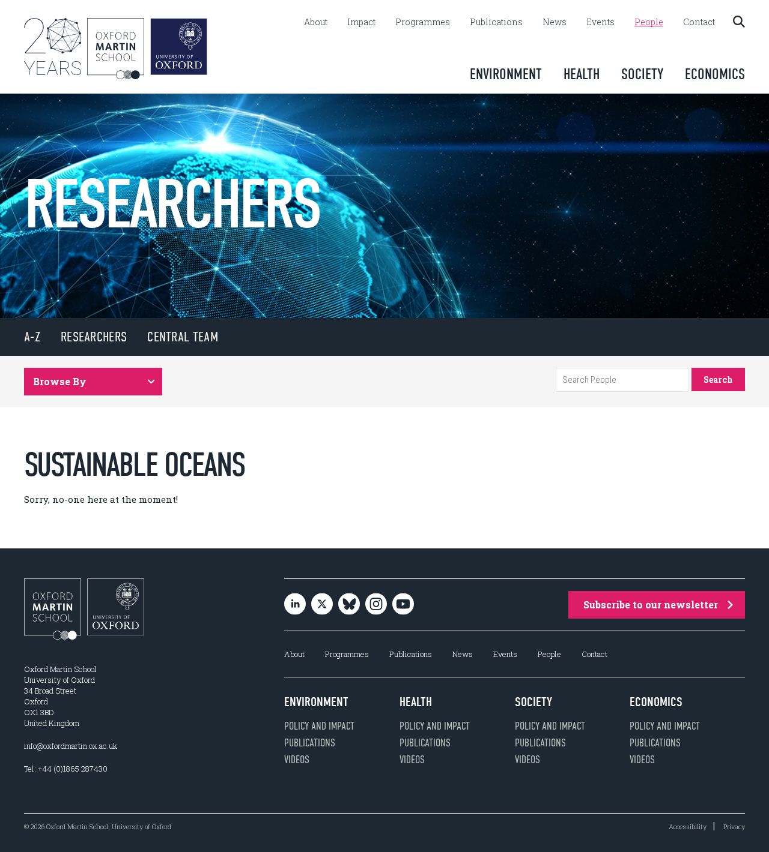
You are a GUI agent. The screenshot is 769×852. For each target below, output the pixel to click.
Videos (296, 759)
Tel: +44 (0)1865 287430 (66, 768)
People (648, 22)
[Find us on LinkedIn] (295, 605)
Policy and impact (319, 726)
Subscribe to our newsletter (650, 604)
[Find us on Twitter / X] (322, 605)
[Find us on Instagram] (376, 605)
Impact (361, 22)
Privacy (734, 826)
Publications (496, 22)
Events (600, 22)
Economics (715, 74)
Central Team (182, 337)
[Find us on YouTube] (403, 605)
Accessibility (688, 826)
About (315, 22)
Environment (506, 74)
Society (642, 74)
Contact (699, 22)
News (555, 22)
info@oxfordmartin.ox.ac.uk (70, 745)
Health (582, 74)
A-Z (32, 337)
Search (718, 379)
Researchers (94, 337)
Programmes (422, 22)
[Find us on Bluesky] (349, 605)
